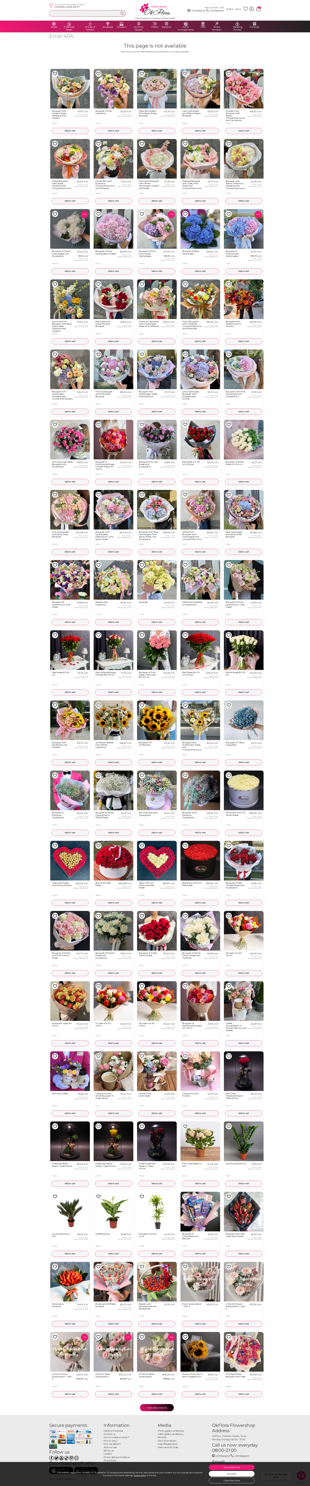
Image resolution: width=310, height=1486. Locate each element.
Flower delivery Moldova (117, 1457)
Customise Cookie (232, 1480)
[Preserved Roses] (69, 24)
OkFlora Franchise (113, 1431)
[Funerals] (255, 24)
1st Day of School (90, 28)
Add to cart (70, 131)
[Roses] (54, 24)
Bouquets (108, 27)
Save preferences (232, 1467)
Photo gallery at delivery (171, 1431)
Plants (154, 27)
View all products (157, 1407)
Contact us (109, 1434)
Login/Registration (168, 1444)
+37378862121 (198, 10)
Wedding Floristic (237, 28)
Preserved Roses (69, 28)
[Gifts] (203, 24)
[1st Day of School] (90, 24)
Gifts (202, 27)
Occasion (121, 27)
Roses (54, 27)
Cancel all (231, 1474)
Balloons (166, 27)
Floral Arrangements (186, 28)
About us (108, 1450)
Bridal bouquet (217, 28)
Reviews (162, 1437)
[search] (122, 13)
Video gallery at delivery (170, 1434)
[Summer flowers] (139, 24)
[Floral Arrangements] (186, 24)
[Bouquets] (108, 24)
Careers (108, 1453)
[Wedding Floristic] (237, 24)
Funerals (254, 27)
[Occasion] (121, 24)
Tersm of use (110, 1447)
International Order (168, 1447)
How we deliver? (112, 1444)
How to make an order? (116, 1437)
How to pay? (111, 1440)
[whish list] (246, 10)
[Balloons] (166, 24)
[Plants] (155, 24)
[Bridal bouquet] (217, 24)
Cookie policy (140, 1475)
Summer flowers (139, 28)
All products (110, 1460)
